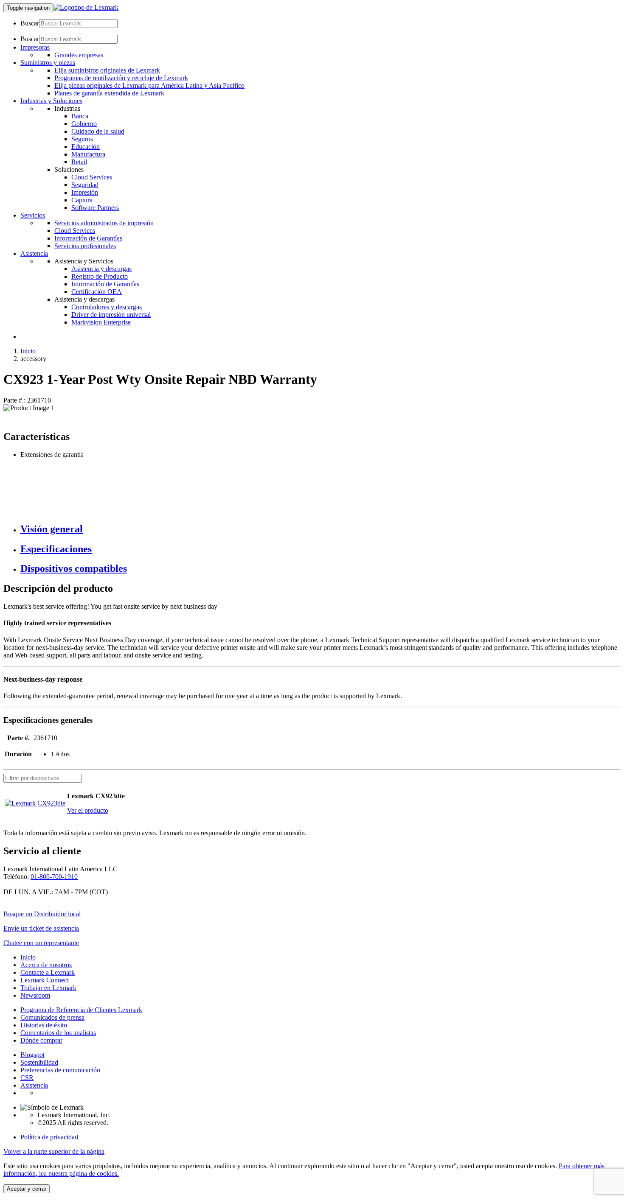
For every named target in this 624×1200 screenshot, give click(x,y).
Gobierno (84, 123)
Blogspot (32, 1054)
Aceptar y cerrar (26, 1189)
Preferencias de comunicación (60, 1070)
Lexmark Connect (44, 980)
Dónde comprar (41, 1040)
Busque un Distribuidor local (42, 913)
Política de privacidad (49, 1137)
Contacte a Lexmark (47, 972)
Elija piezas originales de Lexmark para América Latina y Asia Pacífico (149, 85)
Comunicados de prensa (52, 1017)
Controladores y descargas (106, 306)
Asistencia (34, 1085)
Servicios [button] (32, 215)
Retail (79, 161)
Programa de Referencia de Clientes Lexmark (81, 1009)
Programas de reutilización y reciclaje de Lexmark (121, 77)
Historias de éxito (43, 1025)
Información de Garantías (88, 238)
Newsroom (35, 995)
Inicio (28, 351)
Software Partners (95, 207)
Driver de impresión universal (111, 314)
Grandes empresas (78, 55)
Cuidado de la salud (97, 131)
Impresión (84, 192)
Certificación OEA (96, 291)
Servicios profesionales (85, 245)
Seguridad (84, 184)
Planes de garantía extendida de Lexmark (109, 93)
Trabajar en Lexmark (48, 987)
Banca (79, 116)
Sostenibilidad (39, 1062)
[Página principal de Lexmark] (85, 7)
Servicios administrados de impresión (104, 223)
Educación (85, 146)
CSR (27, 1077)
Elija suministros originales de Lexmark (107, 70)
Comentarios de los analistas (58, 1032)
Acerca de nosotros (46, 964)
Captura (82, 200)
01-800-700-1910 (54, 876)
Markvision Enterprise (101, 322)
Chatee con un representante (41, 942)
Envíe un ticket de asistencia (41, 928)
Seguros (82, 139)
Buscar (29, 23)
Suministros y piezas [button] (47, 62)
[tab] (320, 529)
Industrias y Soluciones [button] (51, 100)
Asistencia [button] (34, 253)
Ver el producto (87, 810)
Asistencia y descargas (101, 268)
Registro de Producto (99, 276)
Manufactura (88, 154)
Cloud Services (91, 177)
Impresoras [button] (35, 47)
